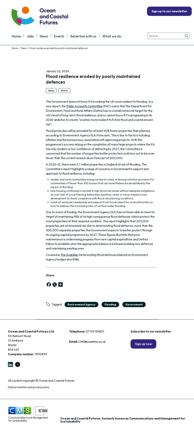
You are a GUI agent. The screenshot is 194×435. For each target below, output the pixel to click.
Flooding (110, 304)
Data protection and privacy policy (28, 387)
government (134, 304)
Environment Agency (81, 304)
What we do (111, 36)
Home (16, 36)
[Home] (15, 48)
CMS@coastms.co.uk (92, 341)
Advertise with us (83, 36)
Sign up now (143, 344)
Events (59, 36)
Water (64, 90)
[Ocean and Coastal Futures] (39, 16)
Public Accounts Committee (84, 106)
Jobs (30, 36)
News (44, 36)
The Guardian (69, 255)
